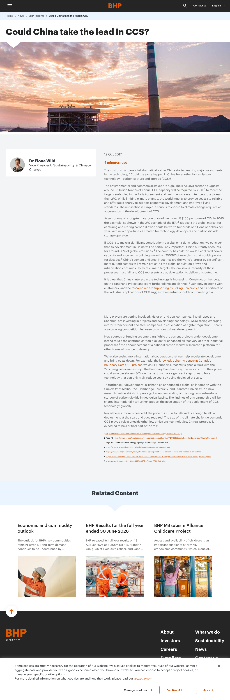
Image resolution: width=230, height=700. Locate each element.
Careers (168, 649)
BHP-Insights (36, 16)
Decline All (174, 690)
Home (9, 16)
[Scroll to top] (11, 611)
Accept (208, 690)
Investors (170, 640)
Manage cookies (135, 690)
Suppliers (170, 658)
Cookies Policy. (143, 679)
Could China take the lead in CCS (68, 16)
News (21, 16)
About (167, 632)
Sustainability (209, 640)
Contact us (199, 5)
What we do (207, 632)
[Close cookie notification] (219, 666)
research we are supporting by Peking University (165, 288)
